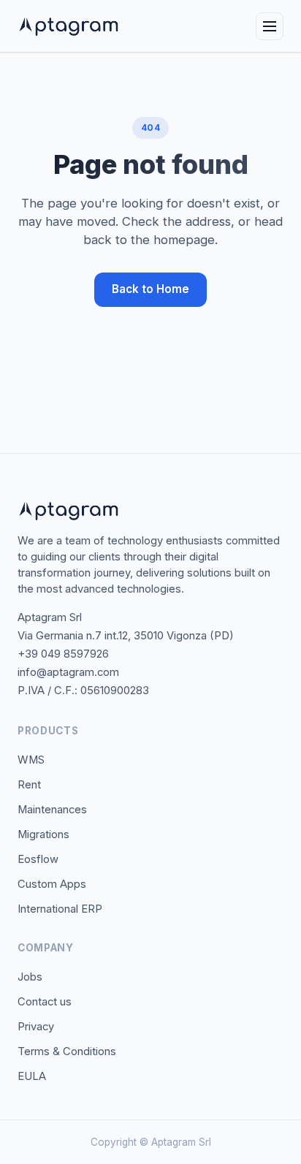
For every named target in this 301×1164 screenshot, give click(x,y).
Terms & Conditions (67, 1051)
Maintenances (52, 809)
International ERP (60, 909)
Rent (29, 784)
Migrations (43, 834)
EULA (32, 1076)
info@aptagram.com (68, 672)
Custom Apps (52, 884)
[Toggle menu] (269, 26)
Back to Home (150, 289)
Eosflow (38, 859)
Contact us (45, 1001)
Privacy (36, 1026)
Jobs (30, 977)
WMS (31, 760)
